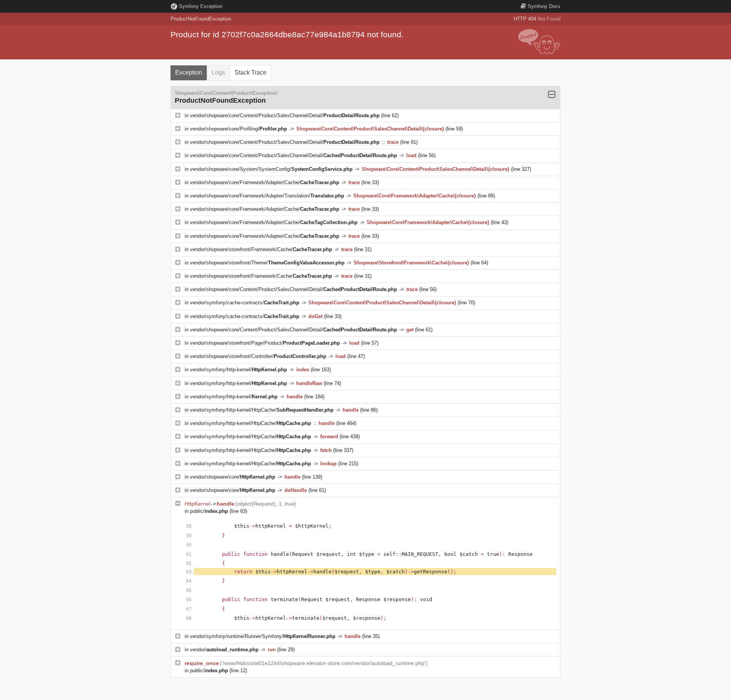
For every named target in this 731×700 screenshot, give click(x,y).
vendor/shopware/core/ (232, 477)
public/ (209, 511)
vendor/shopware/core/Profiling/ (238, 129)
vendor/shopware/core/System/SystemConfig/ (271, 169)
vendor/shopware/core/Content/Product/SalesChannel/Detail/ (285, 115)
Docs (544, 6)
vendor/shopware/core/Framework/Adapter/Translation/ (267, 196)
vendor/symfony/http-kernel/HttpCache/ (262, 410)
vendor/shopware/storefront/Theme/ (267, 263)
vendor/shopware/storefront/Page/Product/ (265, 343)
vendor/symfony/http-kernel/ (238, 369)
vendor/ (224, 649)
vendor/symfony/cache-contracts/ (244, 302)
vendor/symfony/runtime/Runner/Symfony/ (262, 636)
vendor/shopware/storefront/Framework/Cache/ (261, 249)
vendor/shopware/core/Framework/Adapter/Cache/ (264, 182)
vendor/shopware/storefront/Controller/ (258, 356)
